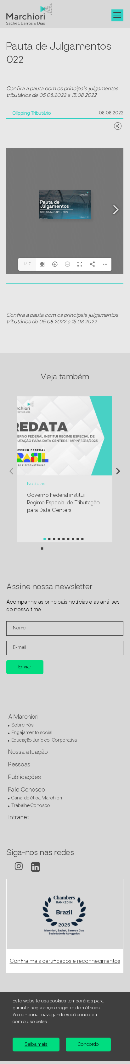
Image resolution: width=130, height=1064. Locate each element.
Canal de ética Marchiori (36, 798)
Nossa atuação (28, 752)
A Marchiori (23, 717)
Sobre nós (22, 725)
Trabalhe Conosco (30, 805)
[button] (44, 539)
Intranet (18, 818)
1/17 (27, 264)
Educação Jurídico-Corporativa (44, 740)
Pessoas (19, 765)
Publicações (24, 778)
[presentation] (11, 472)
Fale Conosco (26, 790)
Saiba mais (36, 1044)
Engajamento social (31, 733)
